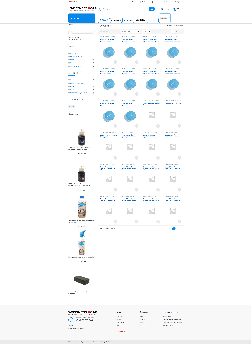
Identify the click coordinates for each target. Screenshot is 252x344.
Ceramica (116, 20)
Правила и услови (168, 325)
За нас (119, 319)
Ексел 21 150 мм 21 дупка (107, 37)
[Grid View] (101, 32)
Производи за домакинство (79, 93)
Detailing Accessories (77, 56)
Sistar (128, 20)
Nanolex (142, 319)
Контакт (119, 325)
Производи (157, 2)
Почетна (120, 316)
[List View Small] (110, 32)
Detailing (140, 20)
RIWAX (72, 86)
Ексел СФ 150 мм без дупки (151, 100)
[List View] (107, 32)
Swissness (143, 325)
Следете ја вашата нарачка (172, 319)
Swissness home (164, 18)
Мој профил (180, 2)
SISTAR (102, 36)
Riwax (104, 20)
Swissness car (153, 20)
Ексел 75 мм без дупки (128, 132)
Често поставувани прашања (172, 322)
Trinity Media (105, 342)
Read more (115, 62)
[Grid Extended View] (104, 32)
